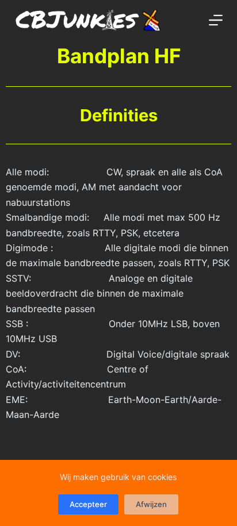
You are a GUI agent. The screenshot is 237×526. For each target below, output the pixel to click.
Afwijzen (151, 504)
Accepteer (88, 504)
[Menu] (216, 20)
